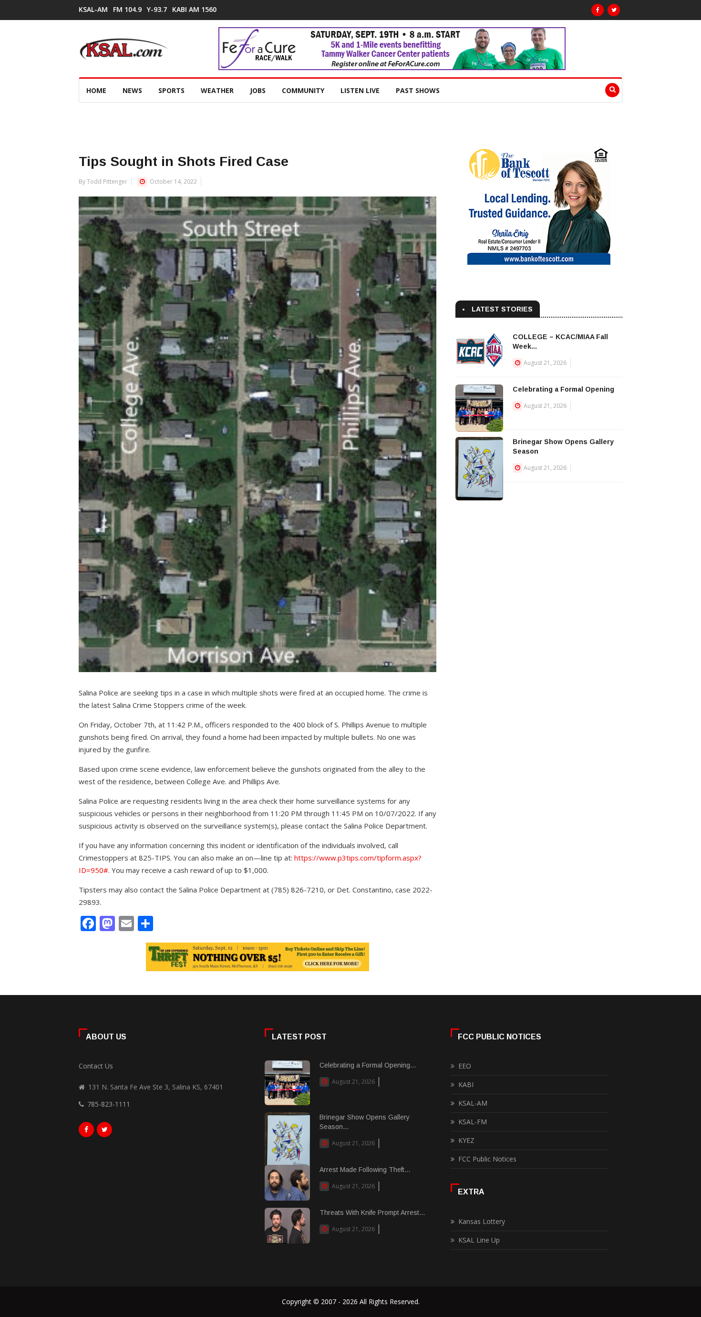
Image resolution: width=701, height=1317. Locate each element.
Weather (217, 90)
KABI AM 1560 (194, 9)
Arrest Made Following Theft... (365, 1169)
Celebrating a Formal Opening (563, 389)
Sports (171, 90)
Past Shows (418, 90)
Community (303, 90)
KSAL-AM (93, 9)
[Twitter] (614, 10)
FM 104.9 (127, 9)
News (132, 90)
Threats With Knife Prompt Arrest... (372, 1212)
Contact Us (96, 1065)
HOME (96, 90)
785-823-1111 (108, 1104)
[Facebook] (597, 10)
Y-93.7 (157, 9)
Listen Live (360, 90)
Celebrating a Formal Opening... (368, 1065)
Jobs (258, 90)
